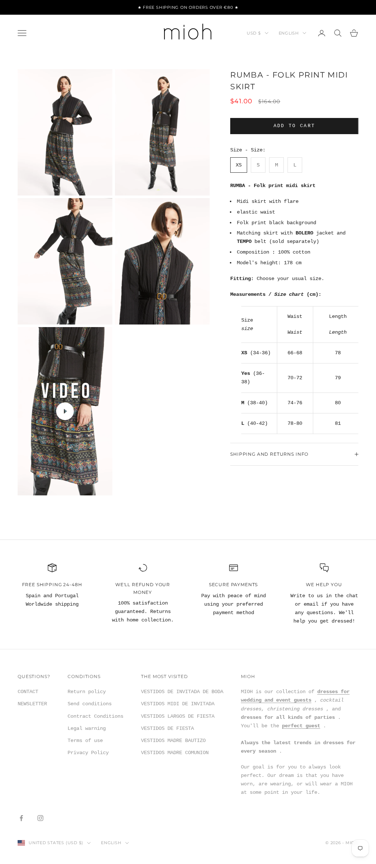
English (289, 33)
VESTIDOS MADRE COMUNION (175, 753)
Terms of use (85, 740)
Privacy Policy (88, 753)
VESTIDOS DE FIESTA (167, 728)
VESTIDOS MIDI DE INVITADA (177, 704)
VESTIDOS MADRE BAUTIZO (173, 740)
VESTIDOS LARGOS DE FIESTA (177, 716)
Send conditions (90, 704)
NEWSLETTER (32, 704)
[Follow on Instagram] (40, 818)
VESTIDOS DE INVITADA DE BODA (182, 692)
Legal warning (87, 728)
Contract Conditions (95, 716)
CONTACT (28, 692)
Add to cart (294, 126)
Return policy (87, 692)
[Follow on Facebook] (21, 818)
